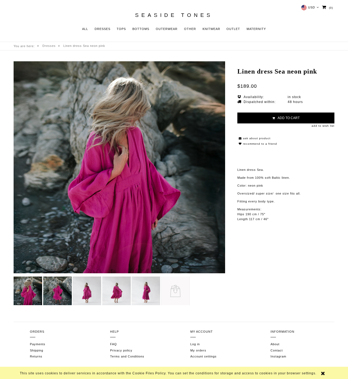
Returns (36, 356)
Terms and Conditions (127, 356)
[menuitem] (85, 29)
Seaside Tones (174, 15)
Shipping (36, 350)
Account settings (203, 356)
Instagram (278, 356)
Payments (37, 344)
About (275, 344)
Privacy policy (121, 350)
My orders (198, 350)
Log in (195, 344)
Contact (277, 350)
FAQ (113, 344)
